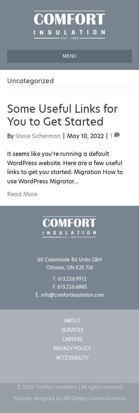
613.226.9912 (72, 279)
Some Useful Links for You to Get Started (62, 115)
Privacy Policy (72, 348)
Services (72, 330)
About (72, 320)
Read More (22, 194)
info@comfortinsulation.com (72, 295)
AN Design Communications (94, 398)
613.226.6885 (72, 287)
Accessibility (72, 358)
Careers (72, 339)
